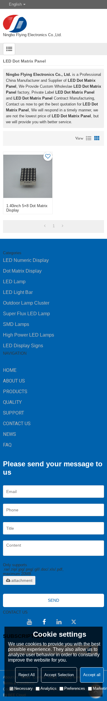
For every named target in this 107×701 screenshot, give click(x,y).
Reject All (26, 675)
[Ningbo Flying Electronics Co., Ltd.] (53, 21)
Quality (12, 402)
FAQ (7, 445)
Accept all (91, 675)
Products (15, 391)
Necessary (23, 688)
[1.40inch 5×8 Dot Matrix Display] (27, 176)
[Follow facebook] (44, 622)
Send (53, 600)
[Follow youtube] (29, 622)
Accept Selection (59, 675)
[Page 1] (44, 226)
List (88, 138)
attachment (21, 580)
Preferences (74, 688)
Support (13, 413)
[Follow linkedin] (59, 622)
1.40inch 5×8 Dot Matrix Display (27, 208)
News (9, 434)
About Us (14, 381)
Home (9, 370)
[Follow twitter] (74, 622)
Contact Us (17, 423)
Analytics (48, 688)
